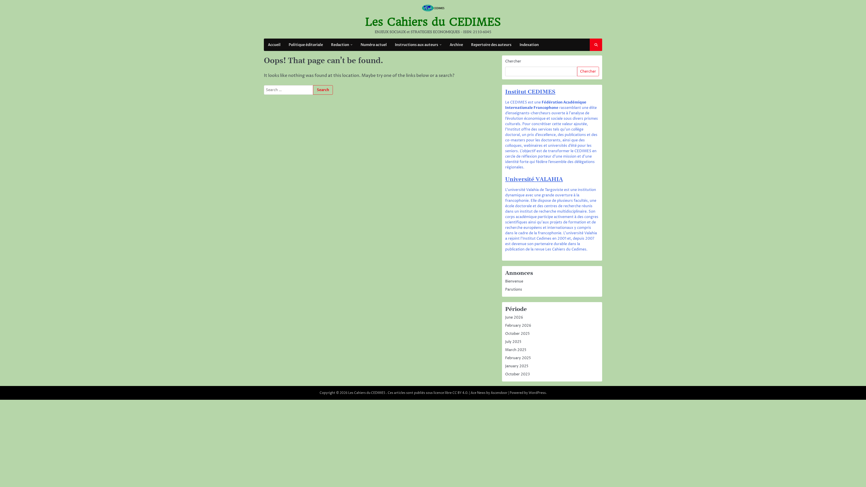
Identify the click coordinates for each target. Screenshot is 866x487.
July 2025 (513, 341)
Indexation (529, 44)
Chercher (513, 61)
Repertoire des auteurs (491, 44)
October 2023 (517, 374)
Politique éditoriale (306, 44)
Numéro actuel (374, 44)
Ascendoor (499, 393)
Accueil (274, 44)
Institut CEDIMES (530, 92)
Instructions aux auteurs (416, 44)
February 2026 (518, 325)
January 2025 (516, 366)
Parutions (513, 289)
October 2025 (517, 333)
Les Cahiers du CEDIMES (433, 22)
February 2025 (518, 358)
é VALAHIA (547, 179)
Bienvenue (514, 281)
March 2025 (515, 349)
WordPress (537, 393)
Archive (456, 44)
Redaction (340, 44)
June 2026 (514, 317)
